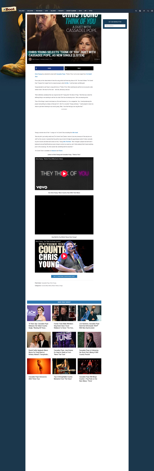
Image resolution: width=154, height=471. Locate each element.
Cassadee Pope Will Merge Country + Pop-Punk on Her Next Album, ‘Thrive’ (88, 379)
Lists (46, 10)
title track (75, 132)
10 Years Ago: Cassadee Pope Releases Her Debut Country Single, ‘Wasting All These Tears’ (38, 326)
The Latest (22, 10)
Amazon (53, 150)
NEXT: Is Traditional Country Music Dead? (64, 276)
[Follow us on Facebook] (144, 11)
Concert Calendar (71, 10)
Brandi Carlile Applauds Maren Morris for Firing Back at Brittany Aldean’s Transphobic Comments (38, 352)
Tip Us (90, 10)
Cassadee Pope (60, 74)
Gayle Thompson (35, 59)
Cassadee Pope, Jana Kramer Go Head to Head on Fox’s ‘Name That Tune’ (63, 352)
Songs (61, 285)
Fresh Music (39, 10)
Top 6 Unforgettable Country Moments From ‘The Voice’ (63, 378)
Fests (80, 10)
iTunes (60, 150)
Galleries (53, 10)
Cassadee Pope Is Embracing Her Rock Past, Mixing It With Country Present (88, 352)
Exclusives (30, 10)
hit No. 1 (67, 83)
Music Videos (55, 285)
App (85, 10)
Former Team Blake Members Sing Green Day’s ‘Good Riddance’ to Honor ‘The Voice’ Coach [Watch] (64, 326)
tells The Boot (67, 141)
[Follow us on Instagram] (152, 11)
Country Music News (46, 285)
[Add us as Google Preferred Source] (140, 11)
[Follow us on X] (148, 11)
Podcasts (61, 10)
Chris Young (38, 74)
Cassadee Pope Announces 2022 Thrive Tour (38, 378)
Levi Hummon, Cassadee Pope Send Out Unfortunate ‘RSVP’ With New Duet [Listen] (89, 326)
